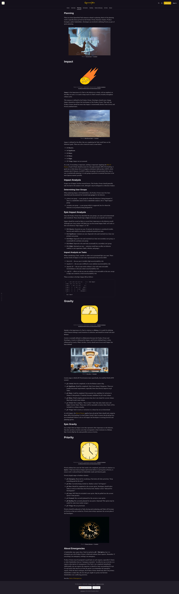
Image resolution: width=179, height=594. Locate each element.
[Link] (62, 61)
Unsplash (95, 56)
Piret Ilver (89, 374)
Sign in (174, 3)
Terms (93, 584)
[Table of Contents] (2, 297)
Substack (82, 591)
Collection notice (100, 584)
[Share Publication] (161, 3)
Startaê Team (89, 56)
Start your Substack (86, 587)
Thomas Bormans (89, 544)
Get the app (96, 587)
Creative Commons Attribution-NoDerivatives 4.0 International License (91, 87)
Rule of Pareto (80, 413)
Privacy (90, 584)
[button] (68, 8)
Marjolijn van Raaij (89, 138)
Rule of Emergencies (75, 578)
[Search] (158, 3)
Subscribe (167, 3)
